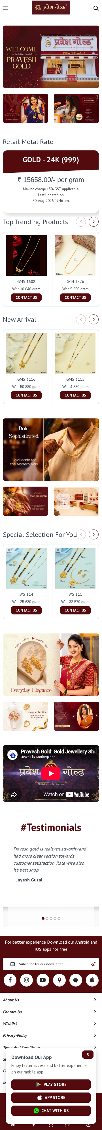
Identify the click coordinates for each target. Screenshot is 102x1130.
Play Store (55, 1084)
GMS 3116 (26, 379)
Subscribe (93, 964)
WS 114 (26, 594)
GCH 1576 (75, 281)
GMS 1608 (26, 281)
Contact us (26, 297)
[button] (43, 918)
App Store (55, 1097)
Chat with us (55, 1110)
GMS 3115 (75, 379)
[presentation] (81, 222)
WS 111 (75, 594)
